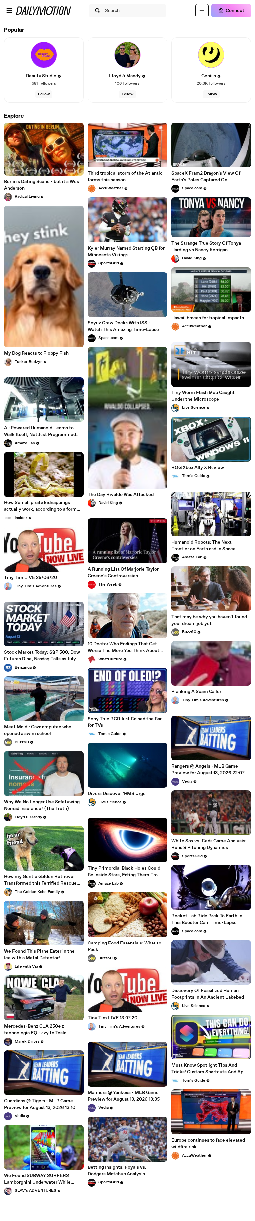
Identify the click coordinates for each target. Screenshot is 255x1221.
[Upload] (202, 10)
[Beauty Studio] (44, 55)
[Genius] (211, 55)
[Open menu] (9, 10)
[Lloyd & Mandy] (127, 55)
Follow (44, 94)
